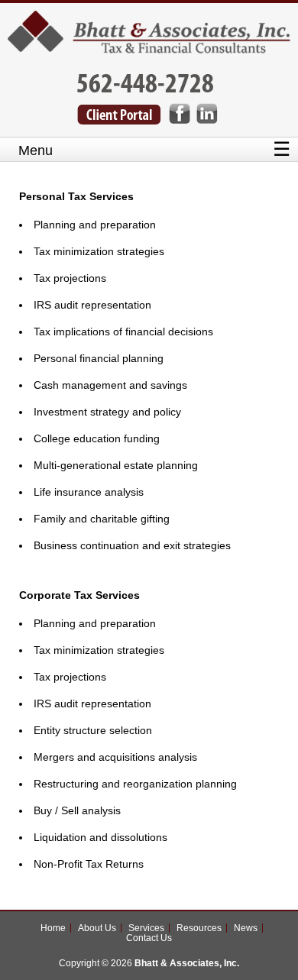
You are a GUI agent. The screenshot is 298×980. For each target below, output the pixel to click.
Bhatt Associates (149, 38)
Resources (199, 928)
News (246, 928)
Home (53, 928)
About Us (97, 928)
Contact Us (149, 938)
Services (146, 928)
